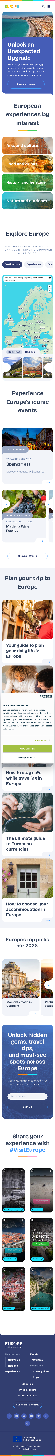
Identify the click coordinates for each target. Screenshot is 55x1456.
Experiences (33, 264)
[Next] (48, 367)
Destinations (12, 264)
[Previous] (6, 367)
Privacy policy (27, 1390)
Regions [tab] (30, 352)
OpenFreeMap (18, 277)
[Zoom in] (50, 286)
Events (34, 1354)
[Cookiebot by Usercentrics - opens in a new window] (40, 696)
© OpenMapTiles (30, 277)
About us (27, 1384)
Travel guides (41, 1371)
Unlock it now (26, 84)
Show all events (27, 556)
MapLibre (8, 277)
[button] (27, 145)
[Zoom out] (50, 290)
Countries (14, 1360)
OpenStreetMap (10, 280)
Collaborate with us (27, 1404)
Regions (13, 1366)
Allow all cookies (27, 749)
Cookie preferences (26, 757)
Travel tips (36, 1360)
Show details (41, 740)
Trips (36, 1377)
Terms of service (27, 1395)
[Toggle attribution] (50, 277)
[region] (27, 328)
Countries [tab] (14, 352)
